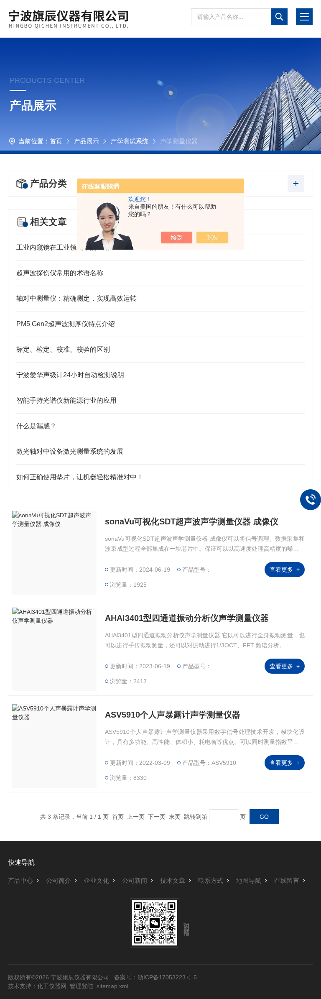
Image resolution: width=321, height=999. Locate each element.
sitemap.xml (112, 986)
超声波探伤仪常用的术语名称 (59, 272)
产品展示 (86, 141)
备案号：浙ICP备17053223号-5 (155, 977)
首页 (56, 141)
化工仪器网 (51, 986)
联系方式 (210, 880)
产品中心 (20, 880)
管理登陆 (81, 986)
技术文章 (172, 880)
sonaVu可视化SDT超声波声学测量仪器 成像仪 (191, 521)
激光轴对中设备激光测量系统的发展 (69, 451)
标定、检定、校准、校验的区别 (63, 349)
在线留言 (286, 880)
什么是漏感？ (36, 425)
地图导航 (248, 880)
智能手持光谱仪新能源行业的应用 (66, 400)
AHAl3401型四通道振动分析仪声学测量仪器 (187, 618)
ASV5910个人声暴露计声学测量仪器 (172, 714)
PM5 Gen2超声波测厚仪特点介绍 (65, 323)
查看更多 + (285, 569)
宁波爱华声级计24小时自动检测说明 (70, 374)
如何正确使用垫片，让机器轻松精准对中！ (79, 476)
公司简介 (58, 880)
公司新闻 (134, 880)
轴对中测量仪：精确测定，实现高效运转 (76, 298)
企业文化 (96, 880)
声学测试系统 (129, 141)
